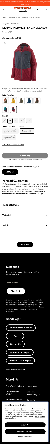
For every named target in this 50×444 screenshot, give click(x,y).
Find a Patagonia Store (15, 386)
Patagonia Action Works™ (12, 392)
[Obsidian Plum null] (5, 109)
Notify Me (10, 172)
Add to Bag (25, 155)
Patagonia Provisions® (14, 399)
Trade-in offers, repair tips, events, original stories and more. (22, 273)
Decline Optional (25, 431)
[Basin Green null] (5, 100)
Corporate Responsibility (32, 401)
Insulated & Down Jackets (31, 18)
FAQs (15, 336)
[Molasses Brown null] (37, 100)
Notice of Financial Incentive (23, 309)
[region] (25, 422)
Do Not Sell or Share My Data (15, 369)
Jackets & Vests (14, 18)
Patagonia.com (15, 160)
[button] (3, 9)
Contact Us (15, 344)
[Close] (45, 405)
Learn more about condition (13, 144)
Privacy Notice (40, 417)
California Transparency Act (33, 393)
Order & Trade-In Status (21, 327)
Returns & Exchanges (19, 352)
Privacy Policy (32, 386)
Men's (4, 18)
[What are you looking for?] (37, 9)
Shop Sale (24, 244)
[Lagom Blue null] (29, 100)
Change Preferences (25, 437)
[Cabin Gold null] (13, 100)
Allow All (25, 425)
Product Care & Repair (20, 360)
